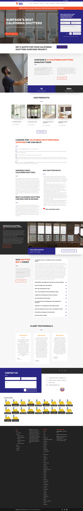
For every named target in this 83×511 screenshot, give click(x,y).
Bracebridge (46, 437)
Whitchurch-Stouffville (47, 501)
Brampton (45, 441)
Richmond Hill (46, 489)
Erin (44, 452)
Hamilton (45, 459)
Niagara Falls (46, 467)
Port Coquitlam (46, 484)
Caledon (45, 446)
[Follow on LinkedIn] (65, 370)
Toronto (45, 491)
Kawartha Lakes (46, 462)
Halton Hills (45, 457)
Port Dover (45, 486)
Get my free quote (76, 33)
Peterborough (46, 481)
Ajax (44, 432)
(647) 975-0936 (35, 252)
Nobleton (45, 471)
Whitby (45, 499)
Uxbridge (45, 492)
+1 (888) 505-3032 (19, 0)
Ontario (45, 474)
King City (45, 464)
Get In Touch (20, 280)
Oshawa (45, 476)
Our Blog (58, 3)
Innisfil (45, 461)
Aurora (45, 434)
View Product (16, 124)
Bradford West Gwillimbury (48, 439)
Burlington (45, 444)
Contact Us (63, 3)
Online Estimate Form (69, 250)
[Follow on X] (62, 370)
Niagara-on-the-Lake (47, 469)
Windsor (45, 502)
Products (42, 3)
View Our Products (11, 33)
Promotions (52, 3)
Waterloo (45, 497)
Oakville (45, 472)
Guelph (45, 456)
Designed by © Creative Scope (21, 509)
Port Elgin (45, 487)
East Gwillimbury (46, 451)
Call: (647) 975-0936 (62, 46)
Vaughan (45, 494)
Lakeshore (45, 466)
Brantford (45, 442)
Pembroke (45, 479)
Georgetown (46, 454)
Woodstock (45, 504)
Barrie (45, 436)
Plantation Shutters (21, 443)
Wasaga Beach (46, 496)
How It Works (35, 3)
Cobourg (45, 447)
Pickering (45, 482)
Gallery (47, 3)
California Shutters (21, 435)
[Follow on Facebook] (59, 370)
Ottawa (45, 477)
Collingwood (46, 449)
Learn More (62, 78)
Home (30, 3)
